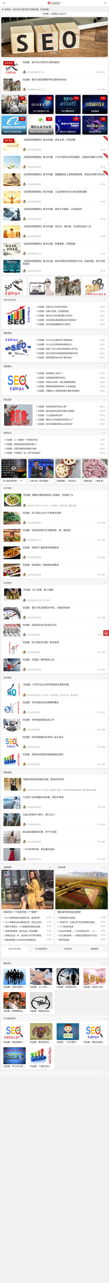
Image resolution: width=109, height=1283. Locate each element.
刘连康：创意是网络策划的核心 (52, 378)
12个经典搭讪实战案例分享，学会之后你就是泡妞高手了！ (24, 922)
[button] (51, 53)
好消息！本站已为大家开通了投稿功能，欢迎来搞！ (27, 9)
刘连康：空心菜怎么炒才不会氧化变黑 (42, 513)
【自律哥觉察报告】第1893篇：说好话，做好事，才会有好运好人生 (57, 226)
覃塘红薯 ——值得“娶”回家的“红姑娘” (96, 481)
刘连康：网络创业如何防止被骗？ (46, 1011)
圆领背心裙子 (56, 790)
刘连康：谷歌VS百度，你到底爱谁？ (54, 311)
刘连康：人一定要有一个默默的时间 (22, 440)
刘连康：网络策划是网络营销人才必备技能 (57, 386)
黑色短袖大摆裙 (89, 790)
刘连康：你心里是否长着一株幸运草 (41, 642)
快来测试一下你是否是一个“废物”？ (21, 912)
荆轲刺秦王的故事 (67, 918)
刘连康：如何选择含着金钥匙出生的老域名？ (58, 320)
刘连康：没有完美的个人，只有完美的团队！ (24, 987)
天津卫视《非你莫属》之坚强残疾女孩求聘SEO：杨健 (42, 481)
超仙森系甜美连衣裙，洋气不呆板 (40, 832)
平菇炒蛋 (63, 505)
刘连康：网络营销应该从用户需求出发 (55, 357)
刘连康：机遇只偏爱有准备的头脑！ (22, 448)
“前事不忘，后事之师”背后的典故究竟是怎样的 (78, 922)
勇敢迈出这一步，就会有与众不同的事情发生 (24, 935)
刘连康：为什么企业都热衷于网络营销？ (56, 340)
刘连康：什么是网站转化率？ (51, 415)
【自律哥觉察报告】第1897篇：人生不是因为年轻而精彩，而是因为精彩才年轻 (63, 157)
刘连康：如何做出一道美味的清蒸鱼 (41, 565)
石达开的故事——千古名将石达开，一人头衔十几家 (78, 931)
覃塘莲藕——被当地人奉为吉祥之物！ (69, 481)
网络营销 (7, 333)
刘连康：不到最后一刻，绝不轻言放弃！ (24, 453)
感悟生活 (7, 433)
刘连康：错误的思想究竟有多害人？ (22, 444)
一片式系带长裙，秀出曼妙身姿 (38, 849)
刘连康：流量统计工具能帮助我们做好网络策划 (59, 391)
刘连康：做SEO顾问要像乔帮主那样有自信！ (45, 79)
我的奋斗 (7, 963)
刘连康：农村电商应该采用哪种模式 (41, 702)
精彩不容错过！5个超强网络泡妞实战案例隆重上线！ (24, 926)
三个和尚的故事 (66, 926)
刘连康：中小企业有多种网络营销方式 (55, 344)
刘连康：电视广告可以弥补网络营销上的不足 (58, 349)
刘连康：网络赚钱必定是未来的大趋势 (21, 1011)
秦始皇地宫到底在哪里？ (69, 912)
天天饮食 (7, 488)
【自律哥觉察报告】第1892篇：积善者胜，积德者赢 (49, 244)
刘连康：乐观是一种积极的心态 (38, 659)
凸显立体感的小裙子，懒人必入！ (40, 814)
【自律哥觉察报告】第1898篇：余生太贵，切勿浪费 (49, 140)
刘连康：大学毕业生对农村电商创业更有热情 (46, 684)
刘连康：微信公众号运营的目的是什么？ (56, 419)
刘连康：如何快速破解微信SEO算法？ (55, 324)
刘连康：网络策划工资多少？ (51, 373)
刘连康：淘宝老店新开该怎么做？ (53, 406)
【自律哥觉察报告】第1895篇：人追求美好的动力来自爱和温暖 (55, 192)
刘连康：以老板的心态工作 (54, 14)
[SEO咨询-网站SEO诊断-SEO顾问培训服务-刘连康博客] (54, 3)
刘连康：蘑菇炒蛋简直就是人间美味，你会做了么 (48, 495)
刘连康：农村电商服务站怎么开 (38, 720)
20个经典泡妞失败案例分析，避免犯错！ (23, 918)
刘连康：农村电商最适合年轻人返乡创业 (43, 737)
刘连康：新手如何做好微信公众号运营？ (56, 424)
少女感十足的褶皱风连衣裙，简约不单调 (43, 797)
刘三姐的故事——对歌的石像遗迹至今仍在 (78, 935)
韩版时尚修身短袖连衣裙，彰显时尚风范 (43, 779)
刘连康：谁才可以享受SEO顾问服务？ (42, 62)
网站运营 (7, 399)
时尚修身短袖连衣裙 (72, 790)
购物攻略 (7, 772)
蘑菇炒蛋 (72, 505)
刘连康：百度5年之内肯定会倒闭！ (53, 307)
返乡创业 (74, 695)
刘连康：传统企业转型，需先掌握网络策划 (57, 382)
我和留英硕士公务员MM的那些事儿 (20, 940)
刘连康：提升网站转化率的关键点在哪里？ (57, 411)
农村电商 (7, 678)
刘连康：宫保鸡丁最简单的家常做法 (41, 547)
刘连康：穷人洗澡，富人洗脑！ (39, 590)
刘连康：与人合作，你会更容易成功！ (48, 987)
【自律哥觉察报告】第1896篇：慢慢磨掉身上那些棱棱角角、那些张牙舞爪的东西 (64, 174)
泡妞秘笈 (7, 867)
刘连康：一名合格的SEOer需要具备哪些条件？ (79, 1042)
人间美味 (54, 505)
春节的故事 (64, 940)
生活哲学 (7, 583)
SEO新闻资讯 (41, 949)
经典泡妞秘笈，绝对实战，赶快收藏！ (22, 931)
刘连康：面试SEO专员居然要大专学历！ (56, 315)
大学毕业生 (64, 695)
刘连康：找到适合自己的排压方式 (40, 625)
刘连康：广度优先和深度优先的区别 (47, 1066)
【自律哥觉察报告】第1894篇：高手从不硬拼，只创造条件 (52, 209)
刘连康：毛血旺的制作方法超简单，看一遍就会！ (48, 530)
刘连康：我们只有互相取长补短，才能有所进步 (46, 607)
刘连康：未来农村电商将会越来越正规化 (43, 754)
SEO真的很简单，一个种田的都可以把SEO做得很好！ (15, 481)
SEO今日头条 (10, 300)
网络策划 (7, 366)
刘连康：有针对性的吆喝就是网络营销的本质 (58, 353)
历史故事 (62, 867)
